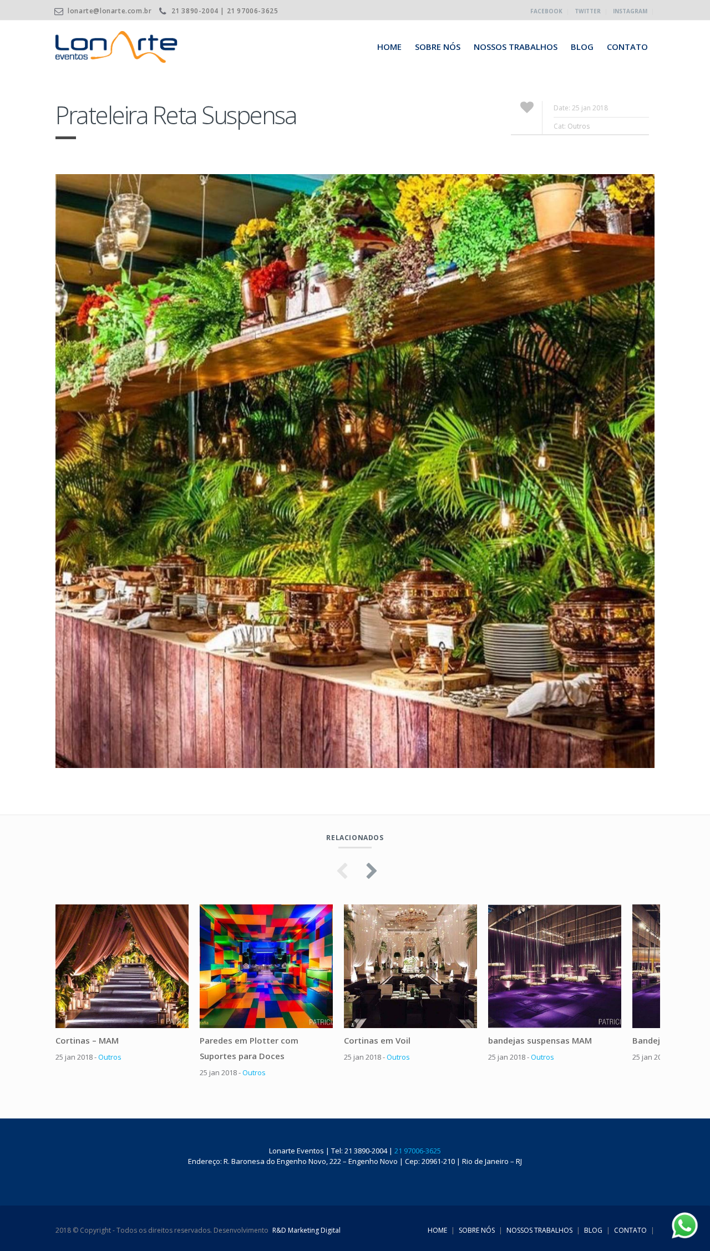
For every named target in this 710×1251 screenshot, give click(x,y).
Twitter (588, 11)
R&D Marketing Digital (306, 1230)
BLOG (582, 46)
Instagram (630, 11)
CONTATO (627, 46)
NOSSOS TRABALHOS (515, 46)
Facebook (546, 11)
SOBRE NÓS (437, 46)
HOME (389, 46)
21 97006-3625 (417, 1151)
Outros (578, 126)
